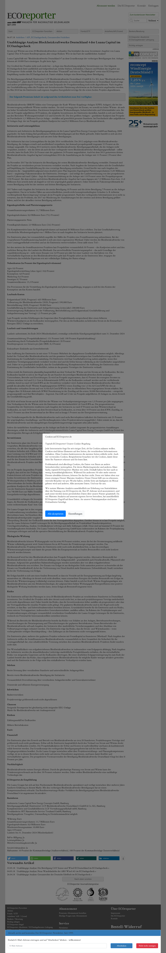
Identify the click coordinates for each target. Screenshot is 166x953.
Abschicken (121, 945)
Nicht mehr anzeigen (147, 945)
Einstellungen (75, 513)
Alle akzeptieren (55, 513)
